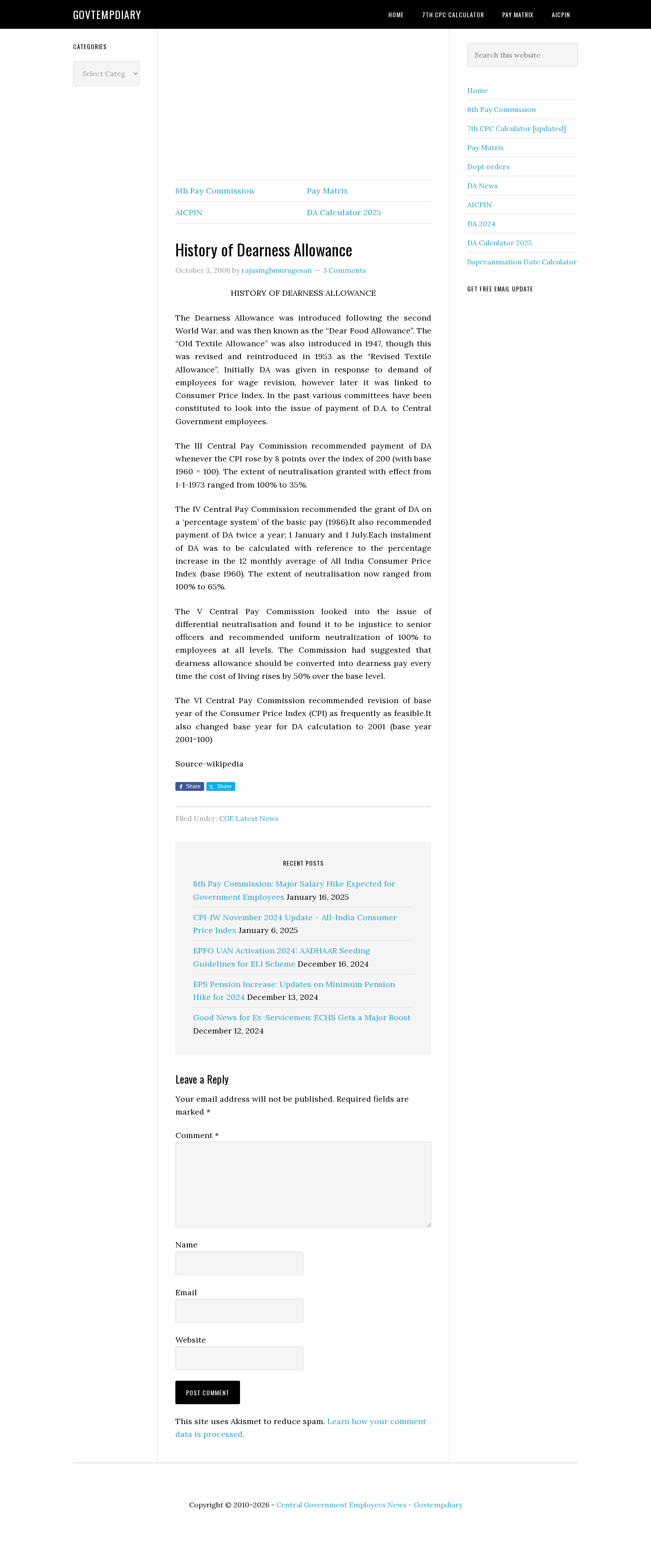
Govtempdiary (107, 14)
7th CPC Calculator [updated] (516, 128)
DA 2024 (481, 223)
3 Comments (344, 270)
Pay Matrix (327, 191)
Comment (197, 1135)
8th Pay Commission (214, 191)
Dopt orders (488, 166)
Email (186, 1292)
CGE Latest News (249, 818)
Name (186, 1244)
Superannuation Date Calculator (522, 261)
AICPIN (188, 212)
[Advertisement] (303, 105)
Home (477, 90)
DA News (482, 185)
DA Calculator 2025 (344, 212)
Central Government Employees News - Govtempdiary (369, 1504)
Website (190, 1340)
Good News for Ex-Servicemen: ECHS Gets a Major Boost (302, 1017)
